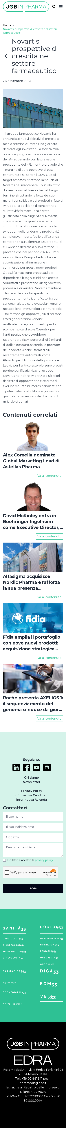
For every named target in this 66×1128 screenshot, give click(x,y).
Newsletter (31, 782)
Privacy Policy (31, 791)
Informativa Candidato (31, 795)
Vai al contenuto (49, 475)
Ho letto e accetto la (30, 860)
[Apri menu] (61, 6)
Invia (33, 888)
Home (7, 25)
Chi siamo (31, 777)
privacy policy (44, 860)
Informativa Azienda (31, 799)
